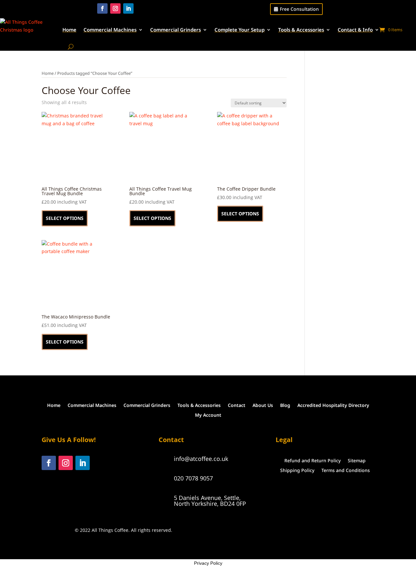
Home (69, 29)
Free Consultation (299, 9)
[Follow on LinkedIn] (128, 8)
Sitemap (357, 460)
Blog (285, 405)
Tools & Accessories (301, 29)
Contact (236, 405)
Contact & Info (355, 29)
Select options (65, 218)
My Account (208, 414)
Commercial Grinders (175, 29)
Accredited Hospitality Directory (333, 405)
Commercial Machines (110, 29)
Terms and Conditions (345, 470)
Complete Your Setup (239, 29)
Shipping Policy (297, 470)
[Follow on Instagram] (115, 8)
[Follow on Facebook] (102, 8)
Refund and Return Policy (312, 460)
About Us (263, 405)
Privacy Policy (208, 563)
